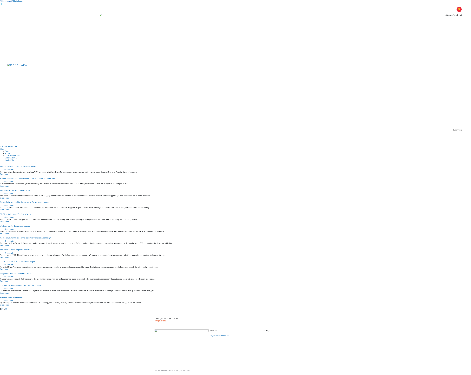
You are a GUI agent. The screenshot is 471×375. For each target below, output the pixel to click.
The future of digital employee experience (16, 250)
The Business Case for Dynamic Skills (15, 190)
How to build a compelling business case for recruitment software (25, 202)
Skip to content (6, 1)
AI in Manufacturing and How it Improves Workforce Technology (25, 238)
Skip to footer (17, 1)
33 (6, 309)
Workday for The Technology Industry (15, 226)
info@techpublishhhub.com (219, 335)
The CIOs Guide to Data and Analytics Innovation (19, 166)
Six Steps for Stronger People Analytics (15, 214)
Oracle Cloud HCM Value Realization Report (17, 262)
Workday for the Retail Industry (12, 297)
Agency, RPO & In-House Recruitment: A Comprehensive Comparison (27, 178)
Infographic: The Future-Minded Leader (15, 273)
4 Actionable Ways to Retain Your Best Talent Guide (20, 285)
